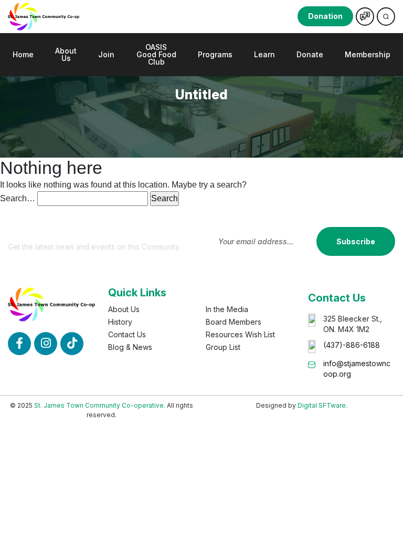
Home (23, 54)
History (120, 321)
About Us (66, 54)
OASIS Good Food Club (156, 54)
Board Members (233, 321)
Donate (309, 54)
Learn (264, 54)
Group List (223, 347)
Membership (367, 54)
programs (215, 54)
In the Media (227, 309)
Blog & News (130, 347)
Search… (17, 198)
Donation (325, 16)
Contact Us (127, 334)
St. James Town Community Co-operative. (99, 405)
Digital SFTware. (322, 405)
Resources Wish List (240, 334)
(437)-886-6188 (351, 344)
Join (106, 54)
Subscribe (355, 241)
